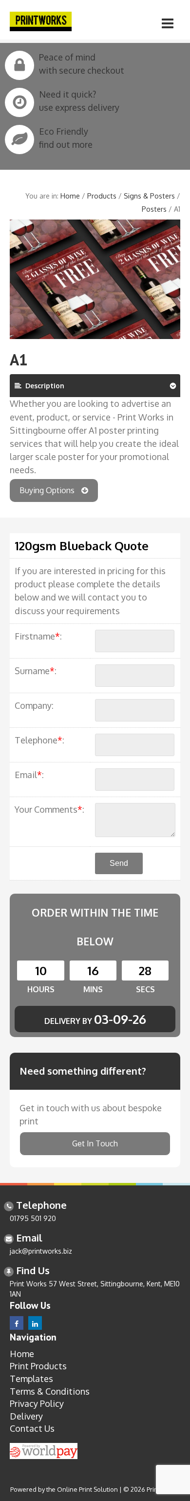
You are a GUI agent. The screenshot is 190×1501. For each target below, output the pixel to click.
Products (101, 195)
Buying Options (47, 490)
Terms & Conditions (50, 1391)
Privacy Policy (37, 1403)
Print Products (38, 1366)
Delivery (26, 1416)
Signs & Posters (149, 195)
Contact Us (32, 1428)
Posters (154, 208)
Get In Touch (95, 1143)
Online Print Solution (87, 1489)
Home (70, 195)
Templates (31, 1378)
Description (42, 385)
